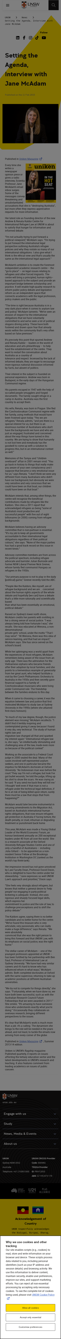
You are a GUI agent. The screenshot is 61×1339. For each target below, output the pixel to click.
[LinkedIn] (18, 37)
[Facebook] (24, 37)
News (24, 17)
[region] (30, 1287)
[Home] (30, 5)
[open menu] (8, 5)
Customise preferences (30, 1327)
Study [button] (8, 1124)
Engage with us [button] (15, 1114)
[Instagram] (30, 37)
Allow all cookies (30, 1308)
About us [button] (10, 1144)
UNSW (7, 17)
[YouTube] (43, 37)
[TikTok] (37, 37)
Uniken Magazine (31, 159)
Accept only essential (30, 1317)
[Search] (53, 5)
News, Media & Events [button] (20, 1134)
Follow (44, 32)
